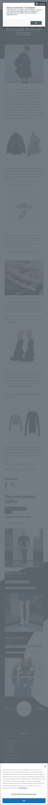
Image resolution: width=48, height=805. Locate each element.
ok (36, 23)
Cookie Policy (22, 788)
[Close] (45, 766)
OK (24, 801)
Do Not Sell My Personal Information (24, 794)
